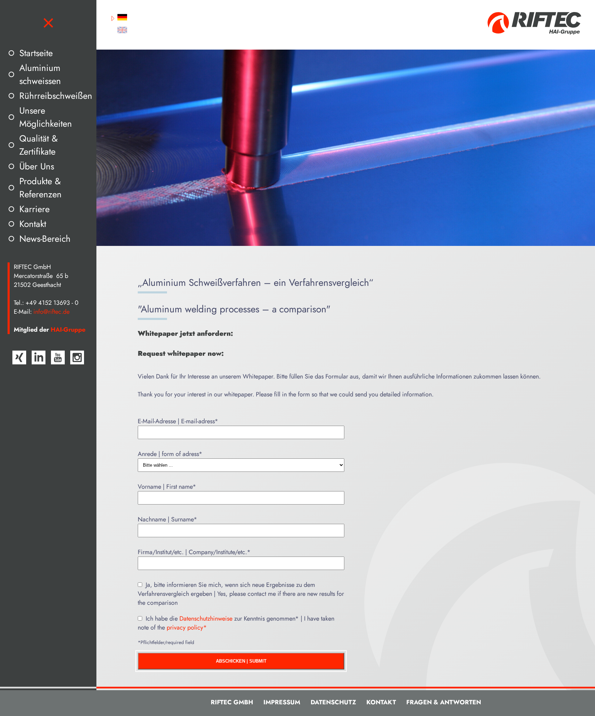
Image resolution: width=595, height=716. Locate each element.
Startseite (36, 53)
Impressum (281, 702)
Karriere (34, 209)
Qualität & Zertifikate (38, 145)
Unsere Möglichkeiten (45, 117)
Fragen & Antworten (443, 702)
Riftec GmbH (232, 702)
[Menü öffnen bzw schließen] (48, 23)
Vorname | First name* (167, 486)
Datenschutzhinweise (205, 618)
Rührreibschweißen (55, 95)
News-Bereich (45, 238)
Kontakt (32, 223)
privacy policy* (187, 627)
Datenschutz (333, 702)
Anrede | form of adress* (170, 453)
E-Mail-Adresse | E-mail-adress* (178, 421)
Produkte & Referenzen (40, 188)
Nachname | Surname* (167, 519)
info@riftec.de (51, 311)
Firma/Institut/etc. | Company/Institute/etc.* (194, 552)
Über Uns (36, 166)
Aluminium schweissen (40, 74)
